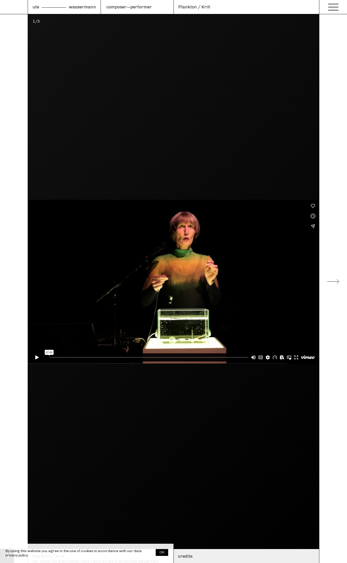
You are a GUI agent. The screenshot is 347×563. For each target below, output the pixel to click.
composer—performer (129, 6)
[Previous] (14, 281)
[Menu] (333, 5)
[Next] (333, 281)
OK (162, 552)
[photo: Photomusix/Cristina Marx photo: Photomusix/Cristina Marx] (173, 281)
